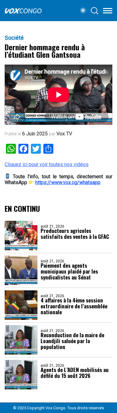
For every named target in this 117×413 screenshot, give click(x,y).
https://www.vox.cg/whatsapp (67, 182)
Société (14, 38)
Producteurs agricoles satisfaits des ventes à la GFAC (75, 233)
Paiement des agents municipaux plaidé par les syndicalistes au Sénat (69, 271)
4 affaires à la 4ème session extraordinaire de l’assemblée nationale (74, 306)
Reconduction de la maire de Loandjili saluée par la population (72, 341)
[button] (107, 11)
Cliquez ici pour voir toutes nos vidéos (47, 164)
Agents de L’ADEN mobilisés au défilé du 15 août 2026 (75, 373)
